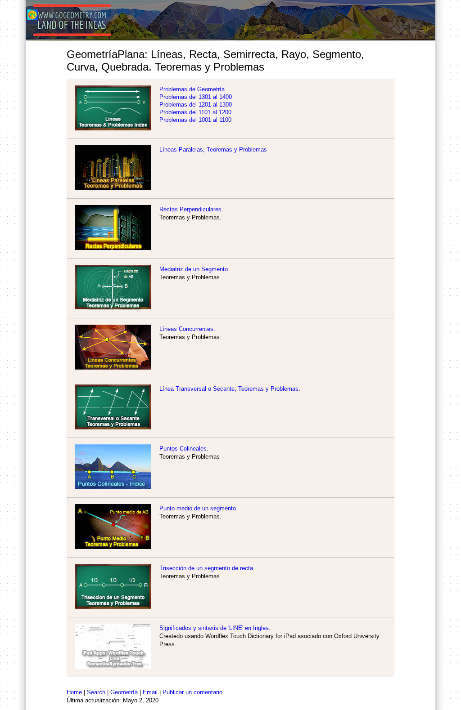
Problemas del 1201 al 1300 (195, 104)
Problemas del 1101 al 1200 (195, 112)
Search (96, 692)
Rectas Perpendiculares (190, 209)
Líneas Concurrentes (186, 329)
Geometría (124, 692)
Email (150, 692)
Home (74, 692)
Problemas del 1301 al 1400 (195, 97)
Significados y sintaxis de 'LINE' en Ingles (214, 628)
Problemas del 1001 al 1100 (195, 119)
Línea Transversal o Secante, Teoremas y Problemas (228, 388)
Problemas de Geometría (192, 89)
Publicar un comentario (192, 692)
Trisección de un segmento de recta (206, 568)
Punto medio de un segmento (197, 508)
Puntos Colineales (183, 448)
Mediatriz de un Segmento (193, 269)
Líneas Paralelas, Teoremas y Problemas (213, 149)
